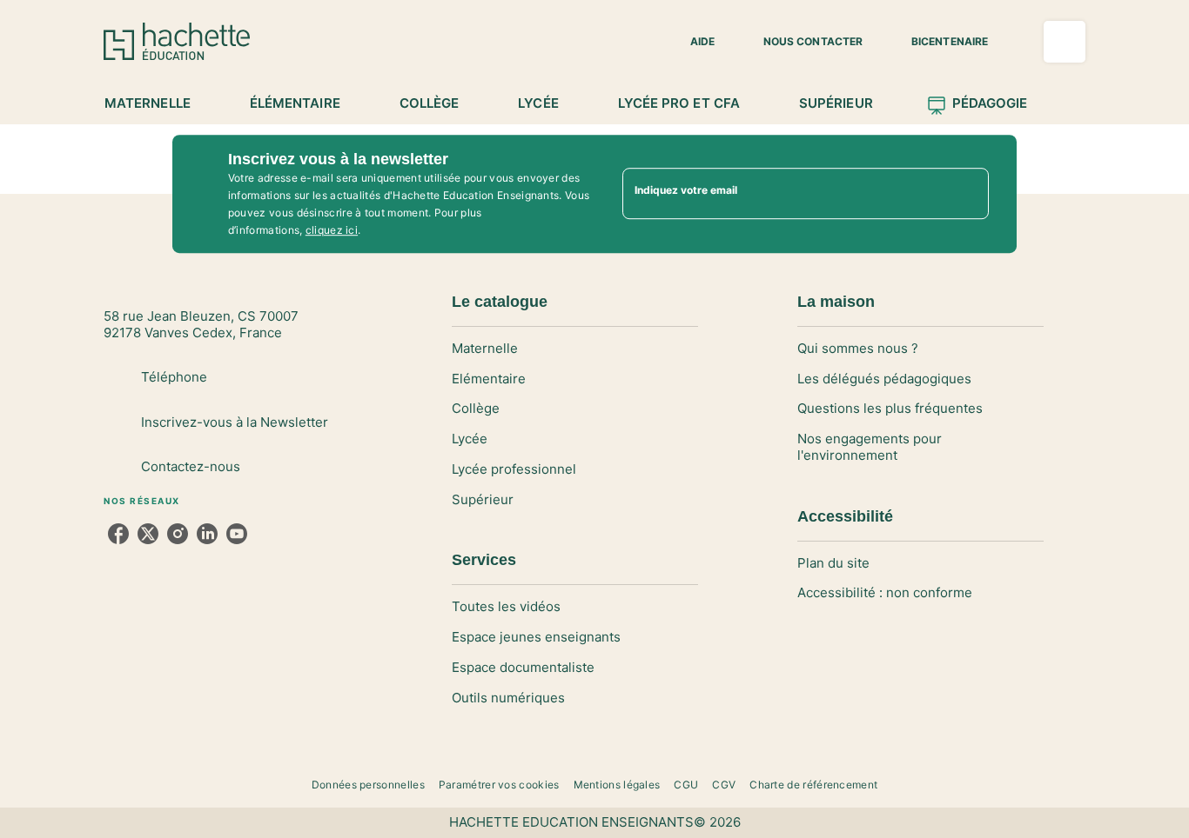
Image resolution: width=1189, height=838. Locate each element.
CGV (724, 784)
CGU (686, 784)
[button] (692, 41)
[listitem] (118, 534)
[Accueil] (177, 41)
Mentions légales (617, 784)
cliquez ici (332, 229)
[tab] (157, 103)
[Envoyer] (968, 194)
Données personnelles (368, 784)
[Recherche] (1064, 42)
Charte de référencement (813, 784)
